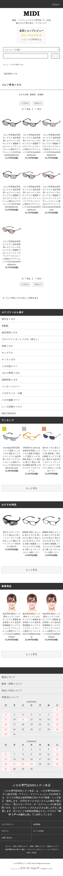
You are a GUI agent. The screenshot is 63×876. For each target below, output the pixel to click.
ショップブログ (51, 849)
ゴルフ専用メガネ (16, 64)
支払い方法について (20, 846)
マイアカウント (8, 824)
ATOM (34, 853)
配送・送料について (37, 846)
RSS (28, 853)
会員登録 (36, 824)
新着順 (40, 94)
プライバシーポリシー (35, 849)
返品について (52, 846)
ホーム (5, 64)
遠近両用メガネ (10, 74)
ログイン (5, 831)
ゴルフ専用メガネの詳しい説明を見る (21, 298)
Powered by (15, 869)
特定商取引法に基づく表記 (15, 849)
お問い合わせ (7, 838)
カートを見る (38, 831)
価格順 (33, 94)
